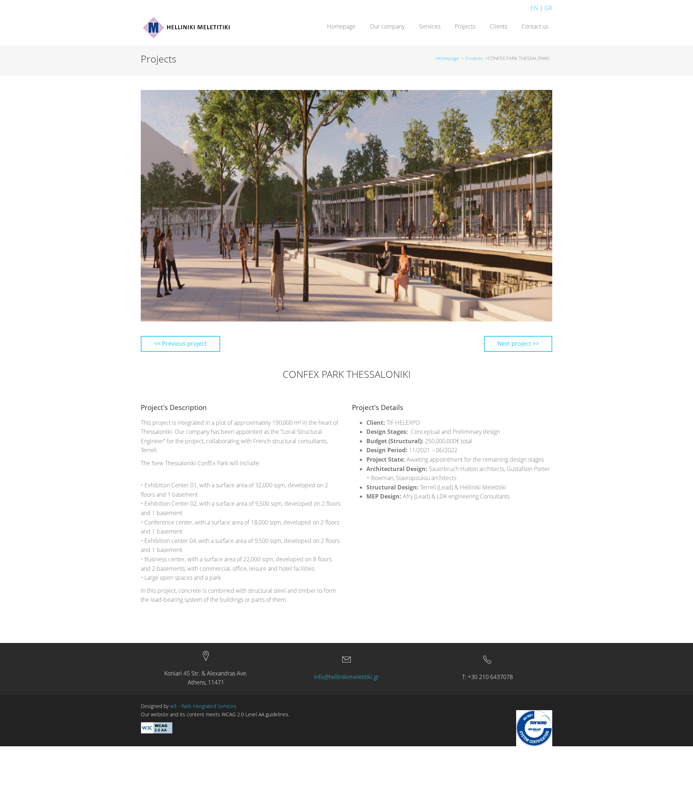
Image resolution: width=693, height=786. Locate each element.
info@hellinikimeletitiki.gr (346, 677)
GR (548, 8)
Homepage (341, 26)
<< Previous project (180, 343)
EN (534, 8)
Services (429, 26)
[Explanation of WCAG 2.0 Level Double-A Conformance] (157, 727)
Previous (153, 206)
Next (540, 206)
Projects (465, 26)
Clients (498, 26)
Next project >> (518, 343)
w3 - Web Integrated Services (203, 706)
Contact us (535, 26)
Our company (387, 26)
